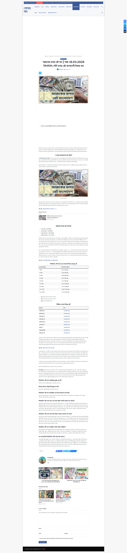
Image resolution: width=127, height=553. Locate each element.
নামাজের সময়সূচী (89, 6)
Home (42, 6)
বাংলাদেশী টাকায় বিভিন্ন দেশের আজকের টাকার (50, 260)
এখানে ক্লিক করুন (67, 310)
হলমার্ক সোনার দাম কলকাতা (42, 12)
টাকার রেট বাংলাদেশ (69, 6)
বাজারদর (36, 12)
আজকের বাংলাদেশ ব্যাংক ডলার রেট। (49, 347)
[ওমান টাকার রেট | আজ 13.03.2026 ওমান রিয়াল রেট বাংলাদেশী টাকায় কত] (63, 494)
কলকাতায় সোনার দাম (54, 6)
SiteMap (47, 6)
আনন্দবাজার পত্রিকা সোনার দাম (52, 12)
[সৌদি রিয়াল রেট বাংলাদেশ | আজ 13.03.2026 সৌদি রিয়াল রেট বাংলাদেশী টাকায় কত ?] (42, 217)
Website (66, 533)
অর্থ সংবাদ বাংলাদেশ (96, 6)
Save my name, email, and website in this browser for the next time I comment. (56, 538)
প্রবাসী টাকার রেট (37, 6)
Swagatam (61, 69)
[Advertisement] (63, 25)
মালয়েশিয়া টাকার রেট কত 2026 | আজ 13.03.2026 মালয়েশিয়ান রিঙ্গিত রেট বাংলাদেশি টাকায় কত (46, 501)
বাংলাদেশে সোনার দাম (61, 6)
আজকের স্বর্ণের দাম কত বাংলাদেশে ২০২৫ (49, 208)
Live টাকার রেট (82, 6)
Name (40, 528)
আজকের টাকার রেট (76, 6)
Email (40, 533)
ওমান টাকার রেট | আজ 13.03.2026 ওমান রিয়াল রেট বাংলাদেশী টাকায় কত (55, 2)
